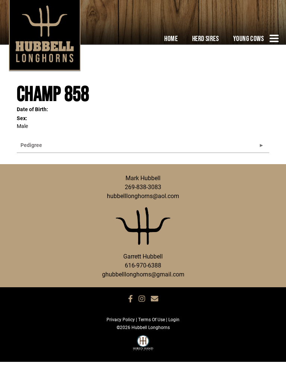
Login (173, 319)
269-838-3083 (143, 187)
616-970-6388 (143, 265)
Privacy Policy (121, 319)
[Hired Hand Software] (143, 346)
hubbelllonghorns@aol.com (143, 196)
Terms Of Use (151, 319)
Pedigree (31, 144)
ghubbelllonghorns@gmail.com (143, 274)
